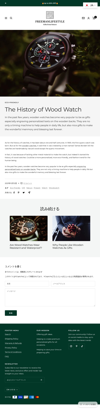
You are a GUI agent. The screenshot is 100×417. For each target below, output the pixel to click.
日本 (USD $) (10, 390)
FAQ (7, 356)
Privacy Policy (11, 348)
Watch (44, 188)
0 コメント (28, 183)
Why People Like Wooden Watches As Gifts (67, 246)
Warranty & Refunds (13, 343)
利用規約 (77, 276)
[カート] (94, 18)
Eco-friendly (12, 102)
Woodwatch (54, 188)
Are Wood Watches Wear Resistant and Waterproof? (26, 246)
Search (8, 334)
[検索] (11, 18)
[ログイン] (88, 18)
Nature (29, 188)
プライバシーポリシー (60, 276)
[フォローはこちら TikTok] (82, 346)
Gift (23, 188)
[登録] (41, 380)
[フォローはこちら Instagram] (71, 346)
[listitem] (14, 193)
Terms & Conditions (13, 352)
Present (37, 188)
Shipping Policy (11, 339)
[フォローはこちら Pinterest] (76, 346)
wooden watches (29, 146)
